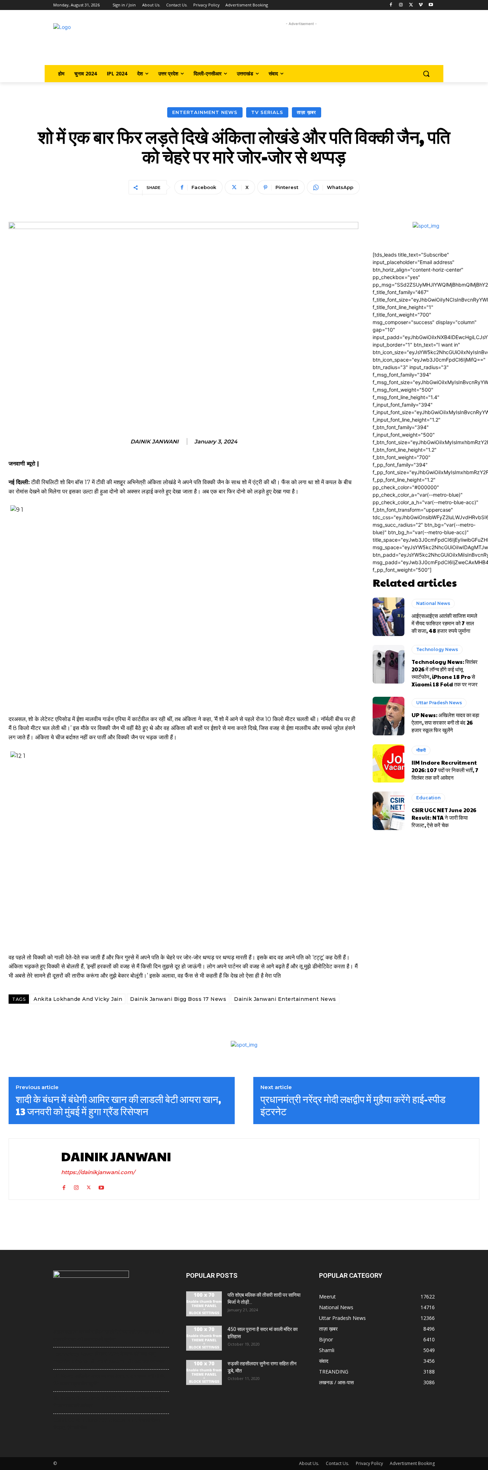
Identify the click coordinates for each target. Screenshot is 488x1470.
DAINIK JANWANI (154, 441)
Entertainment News (205, 112)
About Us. (309, 1463)
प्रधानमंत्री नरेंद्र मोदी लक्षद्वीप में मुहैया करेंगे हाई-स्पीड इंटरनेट (352, 1105)
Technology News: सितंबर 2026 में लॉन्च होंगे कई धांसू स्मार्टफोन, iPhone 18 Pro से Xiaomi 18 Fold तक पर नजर (445, 673)
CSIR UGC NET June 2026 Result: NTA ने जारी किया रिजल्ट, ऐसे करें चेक (444, 817)
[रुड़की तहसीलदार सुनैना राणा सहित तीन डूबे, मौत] (204, 1372)
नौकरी (421, 750)
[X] (411, 5)
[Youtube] (431, 5)
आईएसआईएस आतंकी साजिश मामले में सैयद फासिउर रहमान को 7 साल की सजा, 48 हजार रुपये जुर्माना (444, 623)
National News (433, 603)
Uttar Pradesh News (439, 702)
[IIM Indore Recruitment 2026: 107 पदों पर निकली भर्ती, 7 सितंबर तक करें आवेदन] (389, 763)
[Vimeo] (421, 5)
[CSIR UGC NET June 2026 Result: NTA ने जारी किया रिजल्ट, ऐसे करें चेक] (389, 810)
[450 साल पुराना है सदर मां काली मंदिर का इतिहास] (204, 1338)
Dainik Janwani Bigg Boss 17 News (178, 999)
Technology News (437, 649)
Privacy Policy (369, 1463)
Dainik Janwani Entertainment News (285, 999)
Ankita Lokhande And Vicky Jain (78, 999)
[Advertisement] (301, 44)
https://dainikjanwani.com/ (98, 1172)
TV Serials (267, 112)
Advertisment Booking (412, 1463)
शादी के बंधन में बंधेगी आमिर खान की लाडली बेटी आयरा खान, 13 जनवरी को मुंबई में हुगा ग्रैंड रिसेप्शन (118, 1105)
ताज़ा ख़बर (306, 112)
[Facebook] (391, 5)
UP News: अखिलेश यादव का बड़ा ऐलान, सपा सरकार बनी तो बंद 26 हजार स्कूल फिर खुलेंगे (445, 722)
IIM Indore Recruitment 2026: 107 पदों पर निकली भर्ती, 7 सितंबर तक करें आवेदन (445, 770)
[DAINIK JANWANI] (33, 1169)
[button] (426, 73)
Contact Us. (337, 1463)
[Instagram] (401, 5)
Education (428, 797)
